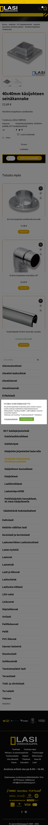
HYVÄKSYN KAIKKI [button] (27, 419)
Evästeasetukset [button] (11, 419)
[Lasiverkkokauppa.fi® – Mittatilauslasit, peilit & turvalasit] (9, 9)
